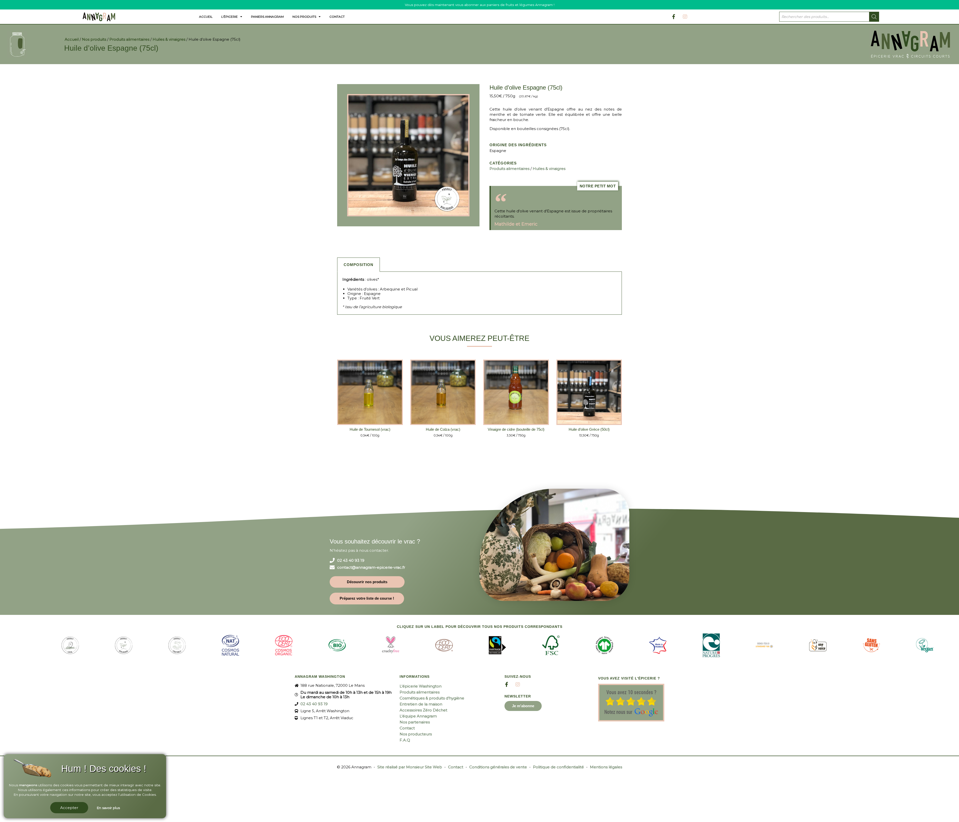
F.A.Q (405, 740)
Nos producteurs (416, 734)
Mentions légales (606, 767)
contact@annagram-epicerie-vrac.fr (371, 567)
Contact (337, 16)
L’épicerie (229, 16)
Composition (358, 265)
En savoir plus (108, 808)
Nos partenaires (415, 722)
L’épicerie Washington (421, 686)
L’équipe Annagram (418, 716)
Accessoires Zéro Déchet (423, 710)
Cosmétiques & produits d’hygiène (432, 698)
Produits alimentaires (129, 39)
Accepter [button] (69, 807)
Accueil (206, 16)
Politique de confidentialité (558, 767)
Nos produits (304, 16)
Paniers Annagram (267, 16)
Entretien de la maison (421, 704)
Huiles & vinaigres (169, 39)
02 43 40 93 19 (350, 560)
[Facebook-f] (674, 17)
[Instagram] (685, 17)
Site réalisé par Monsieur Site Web (409, 767)
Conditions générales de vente (498, 767)
